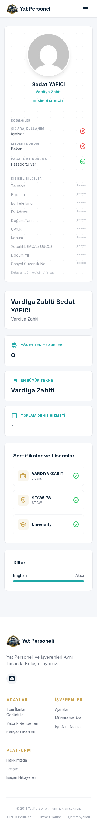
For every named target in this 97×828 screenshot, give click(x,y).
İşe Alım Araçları (69, 726)
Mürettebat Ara (68, 718)
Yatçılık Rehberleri (22, 723)
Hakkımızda (16, 760)
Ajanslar (62, 709)
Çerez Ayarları (79, 817)
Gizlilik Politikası (19, 817)
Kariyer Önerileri (20, 732)
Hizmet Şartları (50, 817)
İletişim (12, 768)
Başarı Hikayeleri (21, 777)
